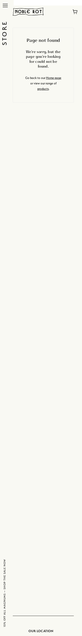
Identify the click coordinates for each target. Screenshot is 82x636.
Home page (53, 78)
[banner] (28, 11)
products (43, 89)
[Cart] (75, 11)
